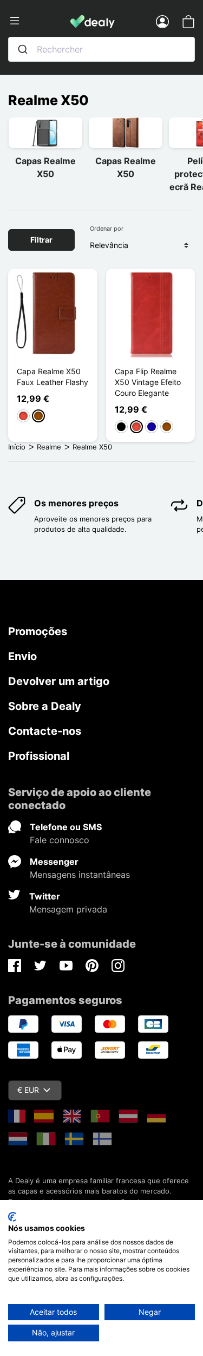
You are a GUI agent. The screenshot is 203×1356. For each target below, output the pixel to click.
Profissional (38, 755)
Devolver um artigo (58, 681)
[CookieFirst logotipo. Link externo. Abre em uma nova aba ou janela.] (12, 1217)
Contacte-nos (44, 731)
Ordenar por (106, 228)
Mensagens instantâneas (80, 874)
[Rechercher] (23, 49)
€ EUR (28, 1089)
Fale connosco (59, 840)
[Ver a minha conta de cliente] (162, 21)
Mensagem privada (68, 909)
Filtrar (41, 239)
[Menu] (39, 21)
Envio (22, 656)
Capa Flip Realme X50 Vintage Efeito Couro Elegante (148, 382)
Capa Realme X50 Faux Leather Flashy (52, 377)
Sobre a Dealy (44, 706)
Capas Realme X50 (45, 167)
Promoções (37, 631)
